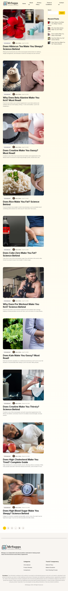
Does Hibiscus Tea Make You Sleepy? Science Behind (56, 23)
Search (49, 10)
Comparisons (27, 570)
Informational (7, 43)
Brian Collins (18, 43)
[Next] (23, 528)
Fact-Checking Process (52, 570)
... (15, 528)
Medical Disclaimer (50, 567)
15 (19, 528)
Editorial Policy (49, 565)
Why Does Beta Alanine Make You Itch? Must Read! (55, 29)
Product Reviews (28, 567)
